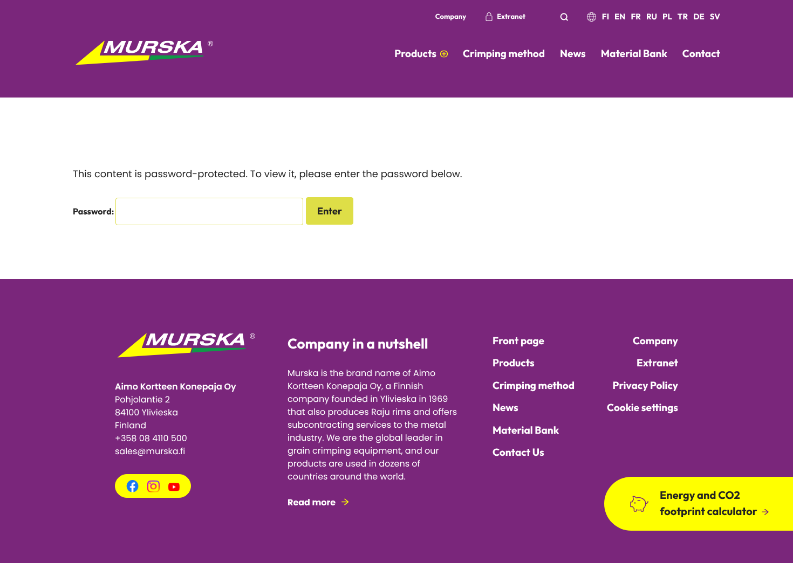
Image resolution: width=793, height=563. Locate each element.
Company (451, 16)
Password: (94, 211)
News (505, 407)
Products (514, 362)
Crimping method (534, 385)
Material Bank (526, 429)
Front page (518, 340)
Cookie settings (642, 407)
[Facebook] (132, 490)
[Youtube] (174, 488)
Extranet (511, 16)
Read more (312, 502)
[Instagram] (153, 489)
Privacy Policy (645, 385)
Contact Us (518, 452)
